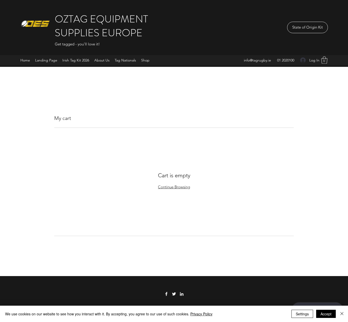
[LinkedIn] (181, 293)
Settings (302, 313)
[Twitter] (174, 293)
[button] (324, 60)
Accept (325, 313)
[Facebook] (166, 293)
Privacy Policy (201, 313)
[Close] (342, 314)
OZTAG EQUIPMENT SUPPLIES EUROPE (101, 26)
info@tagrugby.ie (257, 60)
